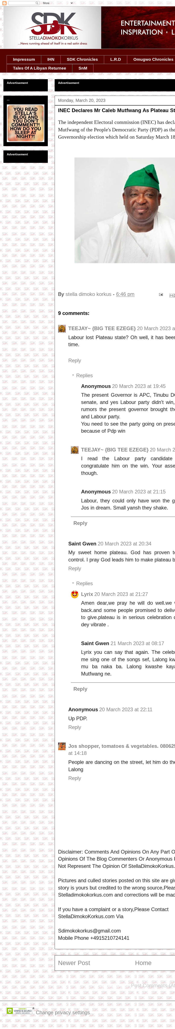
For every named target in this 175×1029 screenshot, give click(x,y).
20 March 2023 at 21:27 (121, 594)
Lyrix (87, 594)
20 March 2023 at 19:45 (139, 386)
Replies (84, 375)
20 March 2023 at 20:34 (124, 543)
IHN (50, 59)
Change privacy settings (63, 1012)
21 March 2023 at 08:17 (137, 643)
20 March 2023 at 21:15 (139, 491)
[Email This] (171, 295)
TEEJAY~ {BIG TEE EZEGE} (102, 328)
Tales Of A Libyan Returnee (39, 68)
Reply (74, 360)
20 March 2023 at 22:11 (125, 709)
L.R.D (115, 59)
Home (143, 962)
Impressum (24, 59)
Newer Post (74, 962)
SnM (83, 68)
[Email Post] (160, 294)
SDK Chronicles (82, 59)
